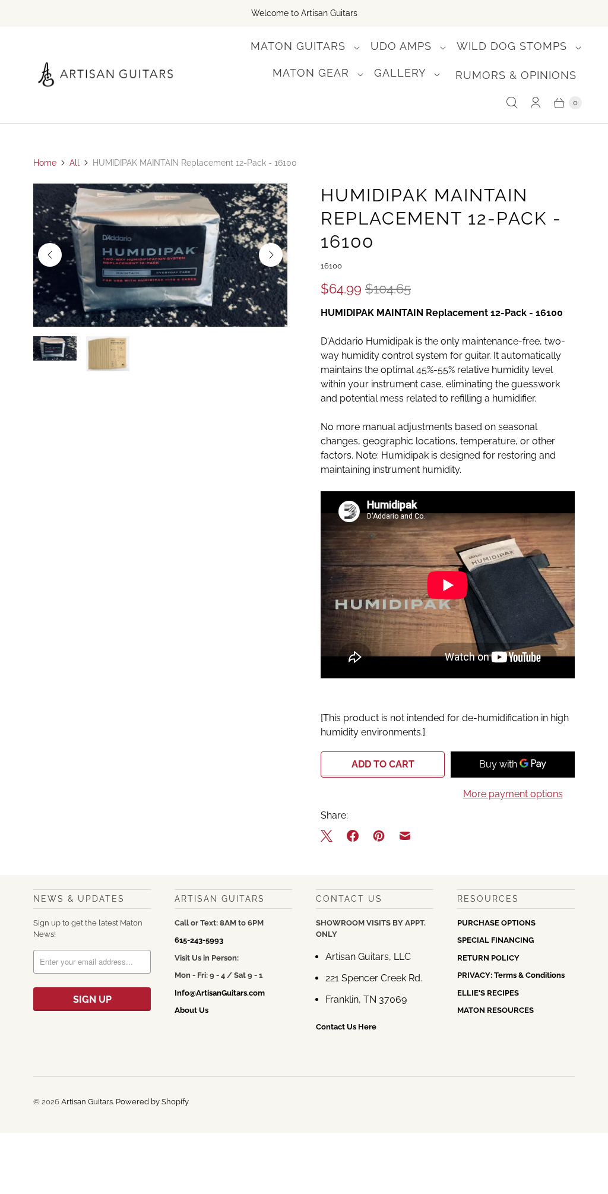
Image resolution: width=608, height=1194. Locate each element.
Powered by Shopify (152, 1101)
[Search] (512, 103)
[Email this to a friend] (405, 836)
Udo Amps (402, 46)
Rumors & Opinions (516, 75)
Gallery (401, 73)
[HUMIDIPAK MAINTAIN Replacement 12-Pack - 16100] (160, 255)
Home (44, 163)
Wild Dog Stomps (514, 46)
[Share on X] (330, 836)
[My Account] (535, 103)
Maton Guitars (300, 46)
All (74, 163)
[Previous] (50, 255)
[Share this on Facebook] (353, 836)
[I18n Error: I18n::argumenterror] (55, 348)
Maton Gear (313, 73)
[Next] (271, 255)
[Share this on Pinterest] (379, 836)
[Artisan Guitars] (106, 75)
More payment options (513, 794)
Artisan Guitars (87, 1101)
